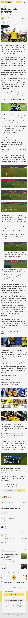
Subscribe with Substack (15, 600)
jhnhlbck (7, 17)
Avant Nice (4, 565)
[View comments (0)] (8, 572)
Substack (6, 615)
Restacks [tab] (11, 513)
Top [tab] (3, 550)
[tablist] (7, 513)
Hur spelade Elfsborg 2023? (10, 554)
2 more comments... (6, 542)
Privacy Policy (19, 606)
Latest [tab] (6, 550)
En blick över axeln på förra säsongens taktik (8, 556)
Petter (6, 534)
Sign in (25, 2)
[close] (23, 576)
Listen (24, 18)
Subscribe (19, 2)
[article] (14, 557)
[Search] (25, 550)
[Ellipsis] (26, 527)
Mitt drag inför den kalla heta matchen (8, 567)
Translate (4, 6)
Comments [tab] (4, 513)
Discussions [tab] (12, 550)
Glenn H (6, 527)
